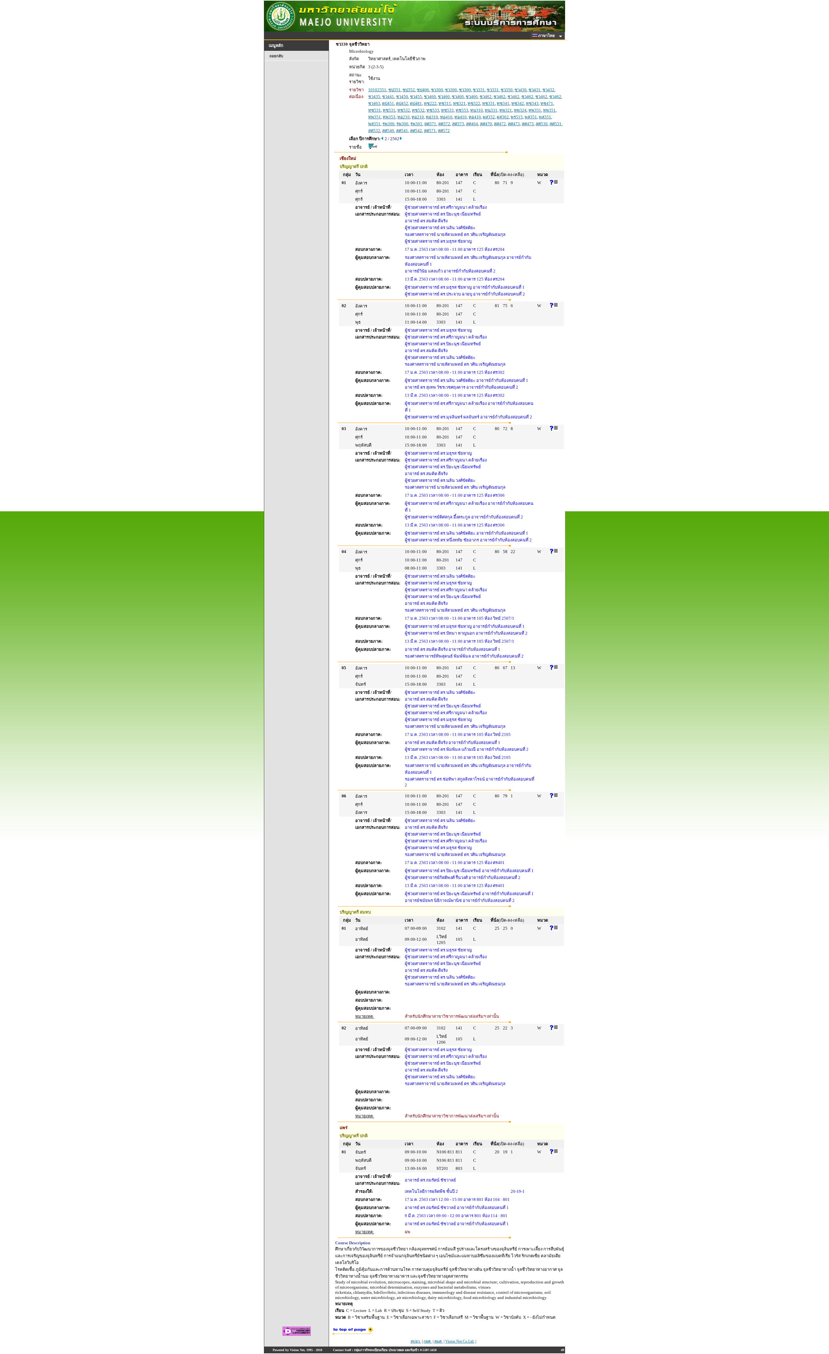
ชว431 (534, 89)
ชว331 (479, 89)
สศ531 (556, 123)
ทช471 (546, 103)
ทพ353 (389, 117)
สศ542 (416, 130)
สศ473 (514, 123)
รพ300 (388, 123)
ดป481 (416, 103)
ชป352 (409, 89)
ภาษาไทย (547, 35)
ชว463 (374, 103)
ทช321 (459, 103)
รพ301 (416, 123)
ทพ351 (534, 110)
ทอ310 (432, 117)
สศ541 (402, 130)
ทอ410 (446, 117)
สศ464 (472, 123)
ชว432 (548, 89)
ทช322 (474, 103)
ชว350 (507, 89)
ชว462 (486, 96)
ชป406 (423, 89)
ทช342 (517, 103)
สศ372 (444, 123)
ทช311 (444, 103)
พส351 (531, 117)
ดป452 (402, 103)
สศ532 (374, 130)
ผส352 (489, 117)
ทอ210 (403, 117)
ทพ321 (505, 110)
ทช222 (430, 103)
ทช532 (403, 110)
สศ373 (458, 123)
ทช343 (532, 103)
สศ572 (444, 130)
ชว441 (388, 96)
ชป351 (394, 89)
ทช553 (462, 110)
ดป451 (388, 103)
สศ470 (486, 123)
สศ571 (430, 130)
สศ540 (388, 130)
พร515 (517, 117)
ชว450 (402, 96)
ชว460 (430, 96)
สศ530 (542, 123)
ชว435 (374, 96)
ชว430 (521, 89)
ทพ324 (520, 110)
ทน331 (491, 110)
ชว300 (437, 89)
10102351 (377, 89)
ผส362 (503, 117)
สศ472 (500, 123)
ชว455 (416, 96)
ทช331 (488, 103)
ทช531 (374, 110)
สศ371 (430, 123)
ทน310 (476, 110)
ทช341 (503, 103)
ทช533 (432, 110)
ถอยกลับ (276, 56)
